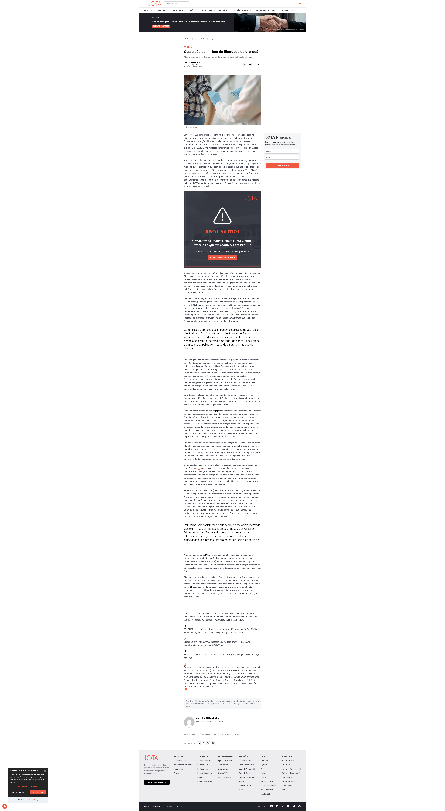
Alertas (176, 773)
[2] (199, 468)
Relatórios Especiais (204, 781)
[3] (213, 490)
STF (262, 769)
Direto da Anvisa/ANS (247, 769)
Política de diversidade (290, 773)
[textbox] (175, 3)
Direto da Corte (202, 769)
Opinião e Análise (267, 781)
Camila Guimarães (192, 62)
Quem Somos (287, 786)
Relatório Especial (224, 777)
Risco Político (179, 769)
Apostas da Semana (181, 761)
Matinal (200, 777)
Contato (156, 806)
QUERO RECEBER (282, 165)
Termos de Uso (287, 781)
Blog (283, 790)
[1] (216, 410)
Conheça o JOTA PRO (157, 782)
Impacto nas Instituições (183, 765)
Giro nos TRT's (223, 773)
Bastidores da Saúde (246, 765)
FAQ (146, 806)
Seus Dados (286, 777)
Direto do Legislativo (204, 773)
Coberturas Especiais (268, 786)
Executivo (264, 761)
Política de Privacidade (290, 769)
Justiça (263, 773)
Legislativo (264, 765)
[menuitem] (148, 10)
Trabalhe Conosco (173, 806)
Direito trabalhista (267, 790)
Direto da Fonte (223, 769)
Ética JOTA (286, 765)
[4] (206, 555)
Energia (263, 777)
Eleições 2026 (266, 794)
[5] (190, 587)
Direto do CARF (202, 765)
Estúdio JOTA (287, 761)
